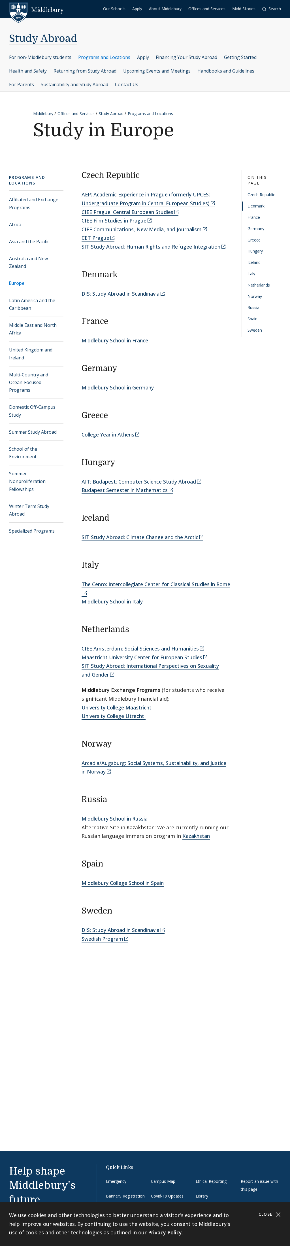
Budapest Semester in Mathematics (125, 490)
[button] (271, 9)
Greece (254, 240)
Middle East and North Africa (33, 329)
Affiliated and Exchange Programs (33, 203)
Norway (255, 296)
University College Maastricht (117, 707)
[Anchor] (145, 175)
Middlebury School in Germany (118, 387)
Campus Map (163, 1181)
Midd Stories (243, 8)
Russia (253, 307)
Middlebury (43, 113)
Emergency (116, 1181)
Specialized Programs (32, 531)
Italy (251, 273)
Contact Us (126, 84)
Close (266, 1214)
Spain (252, 318)
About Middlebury (165, 8)
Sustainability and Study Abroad (74, 84)
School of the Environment (23, 453)
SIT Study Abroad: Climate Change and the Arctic (140, 537)
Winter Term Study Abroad (29, 510)
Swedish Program (102, 938)
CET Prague (95, 237)
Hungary (255, 251)
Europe (17, 283)
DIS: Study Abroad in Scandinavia (120, 293)
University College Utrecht (114, 716)
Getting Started (240, 57)
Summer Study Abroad (33, 432)
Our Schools (114, 8)
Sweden (255, 330)
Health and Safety (28, 71)
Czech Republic (261, 194)
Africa (15, 224)
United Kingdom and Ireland (30, 354)
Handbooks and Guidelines (225, 71)
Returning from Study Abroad (85, 71)
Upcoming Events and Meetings (157, 71)
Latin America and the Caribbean (32, 304)
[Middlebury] (36, 10)
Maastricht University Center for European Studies (142, 657)
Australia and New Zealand (28, 262)
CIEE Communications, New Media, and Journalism (142, 229)
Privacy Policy (165, 1232)
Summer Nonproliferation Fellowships (27, 481)
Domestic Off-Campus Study (32, 411)
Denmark (256, 206)
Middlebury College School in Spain (123, 883)
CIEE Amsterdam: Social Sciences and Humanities (140, 648)
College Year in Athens (108, 434)
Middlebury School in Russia (115, 818)
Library (202, 1196)
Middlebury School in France (115, 340)
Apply (137, 8)
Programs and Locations (104, 57)
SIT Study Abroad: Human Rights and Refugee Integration (151, 246)
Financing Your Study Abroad (186, 57)
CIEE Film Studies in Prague (114, 220)
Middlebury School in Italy (112, 601)
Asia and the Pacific (29, 241)
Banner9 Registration (125, 1196)
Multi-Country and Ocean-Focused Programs (28, 382)
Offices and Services (206, 8)
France (254, 217)
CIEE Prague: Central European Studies (127, 212)
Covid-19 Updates (167, 1196)
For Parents (21, 84)
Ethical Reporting (211, 1181)
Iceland (254, 262)
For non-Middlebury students (40, 57)
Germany (256, 228)
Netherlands (259, 285)
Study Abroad (43, 38)
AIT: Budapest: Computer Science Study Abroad (139, 481)
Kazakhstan (196, 835)
